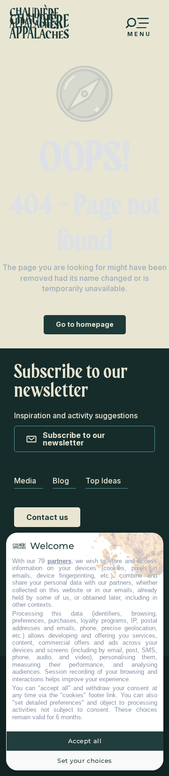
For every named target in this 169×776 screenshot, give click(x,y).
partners (59, 561)
